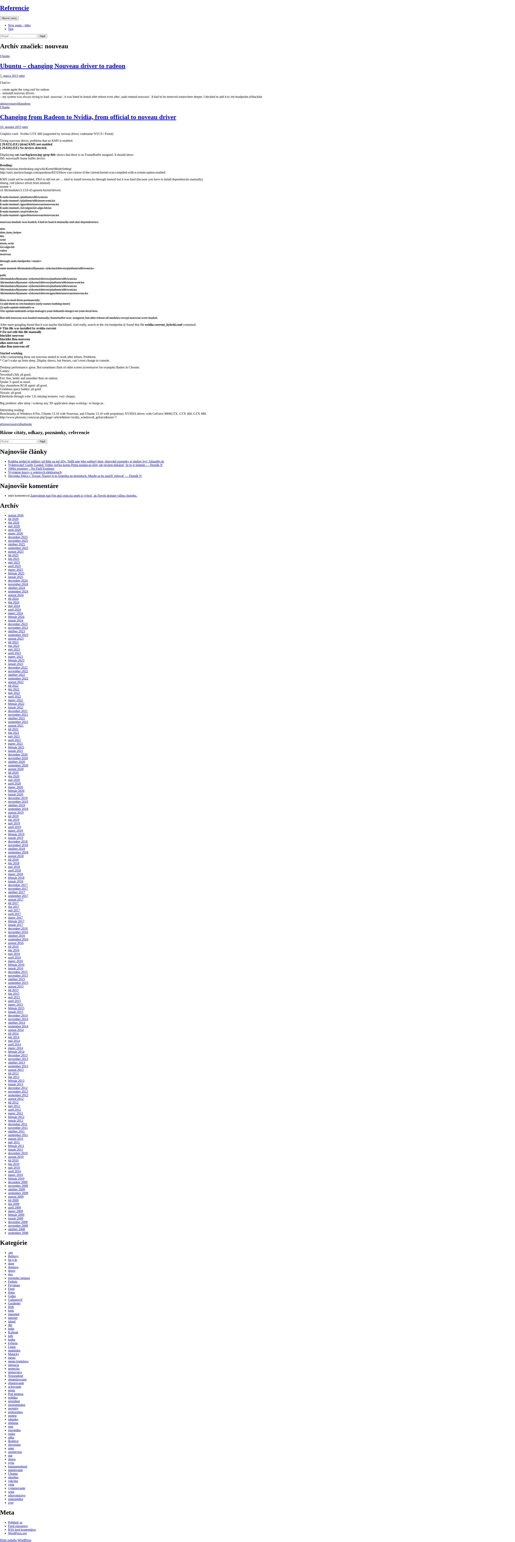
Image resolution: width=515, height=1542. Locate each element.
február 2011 (16, 1146)
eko (10, 1274)
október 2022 (16, 674)
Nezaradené (15, 1376)
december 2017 (18, 885)
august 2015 (16, 986)
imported (13, 1314)
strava (11, 1459)
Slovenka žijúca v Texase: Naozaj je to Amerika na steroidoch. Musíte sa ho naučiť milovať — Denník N (75, 476)
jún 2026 (13, 522)
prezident (14, 1401)
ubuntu (27, 424)
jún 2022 (13, 689)
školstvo (13, 1441)
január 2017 (15, 925)
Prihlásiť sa (15, 1522)
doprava (13, 1267)
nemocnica (15, 1372)
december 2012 (18, 1088)
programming (16, 1405)
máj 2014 (14, 1040)
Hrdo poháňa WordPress (15, 1540)
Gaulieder (14, 1303)
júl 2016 (13, 946)
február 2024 (16, 616)
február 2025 (16, 573)
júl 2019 (13, 816)
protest (12, 1415)
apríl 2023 (14, 653)
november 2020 (18, 758)
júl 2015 (13, 990)
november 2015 (18, 975)
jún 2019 (13, 819)
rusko (11, 1433)
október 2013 (16, 1062)
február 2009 (16, 1214)
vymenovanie (16, 1488)
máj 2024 (14, 606)
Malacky (13, 1354)
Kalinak (13, 1332)
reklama (13, 1423)
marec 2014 (15, 1048)
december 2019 (18, 798)
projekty (13, 1408)
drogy (11, 1270)
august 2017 (16, 899)
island (11, 1321)
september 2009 (18, 1193)
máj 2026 (14, 526)
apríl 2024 (14, 609)
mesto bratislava (18, 1361)
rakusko (13, 1419)
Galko (12, 1296)
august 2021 (16, 725)
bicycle (12, 1260)
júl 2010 (13, 1160)
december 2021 (18, 711)
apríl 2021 (14, 740)
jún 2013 (13, 1077)
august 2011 (15, 1138)
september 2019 (18, 809)
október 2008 (16, 1229)
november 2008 (18, 1225)
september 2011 (18, 1135)
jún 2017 (13, 906)
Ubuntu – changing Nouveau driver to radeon (62, 65)
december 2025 (18, 537)
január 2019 (15, 838)
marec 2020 (15, 787)
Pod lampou (15, 1394)
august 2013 (16, 1069)
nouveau (8, 103)
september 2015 (18, 983)
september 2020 (18, 765)
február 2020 (16, 790)
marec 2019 (15, 830)
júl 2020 (13, 772)
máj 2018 (14, 867)
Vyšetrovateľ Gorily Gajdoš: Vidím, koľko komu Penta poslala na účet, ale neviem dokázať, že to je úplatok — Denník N (85, 465)
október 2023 (16, 631)
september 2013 (18, 1066)
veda (11, 1484)
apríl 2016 (14, 957)
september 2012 (18, 1095)
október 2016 (16, 935)
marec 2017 (15, 917)
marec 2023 (15, 656)
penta (11, 1390)
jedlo (11, 1328)
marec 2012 (15, 1113)
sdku (11, 1437)
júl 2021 (13, 729)
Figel (11, 1289)
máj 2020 (14, 780)
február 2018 (16, 877)
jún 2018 (13, 863)
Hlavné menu (9, 18)
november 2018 (18, 845)
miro (22, 76)
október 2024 (16, 587)
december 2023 (18, 624)
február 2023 (16, 660)
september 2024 (18, 591)
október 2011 (16, 1131)
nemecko (14, 1368)
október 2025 (16, 544)
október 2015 (16, 979)
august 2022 (16, 682)
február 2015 (16, 1008)
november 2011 (18, 1127)
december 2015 (18, 972)
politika (13, 1397)
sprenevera (15, 1452)
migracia (13, 1365)
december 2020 (18, 754)
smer (11, 1448)
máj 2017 (14, 910)
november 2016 (18, 932)
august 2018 (16, 856)
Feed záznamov (18, 1526)
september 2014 (18, 1026)
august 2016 (16, 943)
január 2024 (15, 620)
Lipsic (12, 1347)
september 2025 (18, 548)
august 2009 (16, 1196)
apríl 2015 (14, 1001)
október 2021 (16, 718)
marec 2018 (15, 874)
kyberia (13, 1343)
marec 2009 (15, 1211)
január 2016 (15, 968)
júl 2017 (13, 903)
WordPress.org (17, 1533)
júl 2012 (13, 1102)
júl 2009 (13, 1200)
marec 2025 (15, 569)
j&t (10, 1325)
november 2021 (18, 714)
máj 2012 (14, 1106)
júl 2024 (13, 598)
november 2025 (18, 540)
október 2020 (16, 761)
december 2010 (18, 1153)
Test (10, 29)
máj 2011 (14, 1142)
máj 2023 (14, 649)
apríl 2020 (14, 783)
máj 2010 (14, 1167)
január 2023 (15, 664)
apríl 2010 (14, 1171)
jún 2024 (13, 602)
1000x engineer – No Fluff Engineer (31, 468)
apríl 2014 (14, 1044)
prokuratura (15, 1412)
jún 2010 (13, 1164)
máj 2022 (14, 693)
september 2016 (18, 939)
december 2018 (18, 841)
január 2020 (15, 794)
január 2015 (15, 1012)
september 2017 (18, 896)
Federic (13, 1281)
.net (10, 1252)
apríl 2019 (14, 827)
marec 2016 (15, 961)
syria (11, 1462)
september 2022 (18, 678)
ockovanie (14, 1386)
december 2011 (17, 1124)
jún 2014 (13, 1037)
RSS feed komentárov (22, 1529)
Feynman (14, 1285)
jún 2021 (13, 732)
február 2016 (16, 964)
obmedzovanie (17, 1379)
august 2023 (16, 638)
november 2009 (18, 1185)
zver (10, 1502)
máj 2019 (14, 823)
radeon (26, 103)
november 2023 (18, 627)
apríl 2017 (14, 914)
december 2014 (18, 1015)
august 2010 (16, 1156)
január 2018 (15, 881)
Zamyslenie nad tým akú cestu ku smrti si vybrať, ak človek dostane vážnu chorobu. (83, 495)
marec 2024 (15, 613)
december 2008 (18, 1222)
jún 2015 (13, 993)
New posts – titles (19, 25)
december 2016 (18, 928)
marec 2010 (15, 1175)
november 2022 (18, 671)
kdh (10, 1336)
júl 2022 (13, 685)
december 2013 (18, 1055)
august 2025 (16, 551)
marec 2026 (15, 533)
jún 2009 (13, 1204)
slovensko (14, 1444)
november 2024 (18, 584)
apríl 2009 (14, 1207)
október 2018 (16, 848)
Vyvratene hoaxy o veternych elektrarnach (35, 472)
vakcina (13, 1481)
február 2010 (16, 1178)
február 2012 (16, 1117)
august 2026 (16, 515)
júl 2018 (13, 859)
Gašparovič (15, 1299)
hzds (11, 1310)
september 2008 (18, 1233)
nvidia (18, 103)
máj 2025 (14, 562)
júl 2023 (13, 642)
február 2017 (16, 921)
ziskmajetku (15, 1499)
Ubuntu (5, 56)
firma (11, 1292)
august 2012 (16, 1098)
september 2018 (18, 852)
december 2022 (18, 667)
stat (10, 1455)
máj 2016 (14, 954)
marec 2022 (15, 700)
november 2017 (18, 888)
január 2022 (15, 707)
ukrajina (13, 1477)
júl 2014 (13, 1033)
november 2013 (18, 1059)
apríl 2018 (14, 870)
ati (1, 103)
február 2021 (16, 747)
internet (13, 1318)
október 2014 (16, 1022)
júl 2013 (13, 1073)
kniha (11, 1339)
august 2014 (16, 1030)
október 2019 (16, 805)
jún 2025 (13, 559)
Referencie (14, 7)
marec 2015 (15, 1004)
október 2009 (16, 1189)
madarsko (14, 1350)
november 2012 (18, 1091)
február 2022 (16, 703)
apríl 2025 (14, 566)
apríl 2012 (14, 1109)
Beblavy (13, 1256)
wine (11, 1491)
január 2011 (15, 1149)
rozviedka (14, 1430)
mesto (11, 1357)
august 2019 (16, 812)
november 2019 (18, 801)
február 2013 (16, 1080)
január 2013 (15, 1084)
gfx (2, 424)
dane (11, 1263)
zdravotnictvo (16, 1495)
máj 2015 (14, 997)
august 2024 (16, 595)
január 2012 (15, 1120)
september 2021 (18, 722)
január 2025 (15, 577)
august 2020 (16, 769)
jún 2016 (13, 950)
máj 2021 (14, 736)
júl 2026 (13, 519)
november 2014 (18, 1019)
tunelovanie (15, 1470)
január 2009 (15, 1218)
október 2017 (16, 892)
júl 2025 (13, 555)
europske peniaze (19, 1278)
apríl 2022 (14, 696)
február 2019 (16, 834)
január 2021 (15, 751)
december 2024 (18, 580)
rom (10, 1426)
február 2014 (16, 1051)
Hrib (11, 1307)
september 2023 (18, 635)
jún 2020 (13, 776)
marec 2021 (15, 743)
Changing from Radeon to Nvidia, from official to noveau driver (88, 117)
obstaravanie (16, 1383)
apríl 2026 (14, 530)
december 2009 (18, 1182)
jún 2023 (13, 645)
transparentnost (17, 1466)
